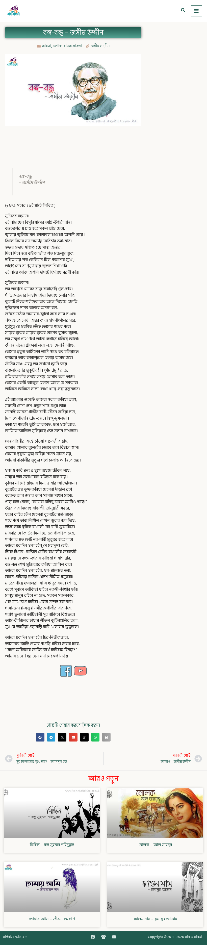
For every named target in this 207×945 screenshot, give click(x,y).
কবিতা (46, 46)
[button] (183, 11)
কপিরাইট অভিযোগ (15, 937)
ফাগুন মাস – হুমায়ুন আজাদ (155, 919)
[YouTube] (114, 937)
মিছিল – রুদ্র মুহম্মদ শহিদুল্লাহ (52, 844)
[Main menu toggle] (196, 11)
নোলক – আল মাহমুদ (155, 844)
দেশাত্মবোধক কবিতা (67, 46)
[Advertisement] (97, 142)
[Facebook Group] (103, 937)
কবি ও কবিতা (193, 937)
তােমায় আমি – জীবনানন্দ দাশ (52, 919)
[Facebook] (93, 937)
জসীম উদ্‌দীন (100, 46)
